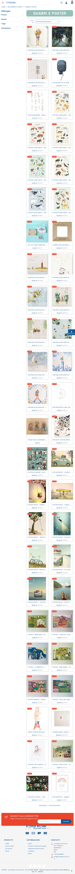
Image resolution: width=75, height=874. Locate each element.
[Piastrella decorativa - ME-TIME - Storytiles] (62, 328)
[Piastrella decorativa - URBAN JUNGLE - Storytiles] (62, 296)
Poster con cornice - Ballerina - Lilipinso (43, 764)
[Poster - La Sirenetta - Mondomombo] (37, 653)
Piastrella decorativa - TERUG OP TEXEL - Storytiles (47, 277)
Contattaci (31, 851)
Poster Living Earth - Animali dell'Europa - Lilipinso (47, 148)
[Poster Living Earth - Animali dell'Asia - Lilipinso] (62, 134)
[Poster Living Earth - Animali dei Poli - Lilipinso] (37, 198)
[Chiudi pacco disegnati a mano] (37, 426)
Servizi (30, 844)
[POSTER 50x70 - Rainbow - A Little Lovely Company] (62, 783)
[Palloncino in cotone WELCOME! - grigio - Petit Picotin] (62, 69)
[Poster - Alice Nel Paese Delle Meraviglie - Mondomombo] (62, 686)
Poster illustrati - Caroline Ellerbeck (42, 797)
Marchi (7, 851)
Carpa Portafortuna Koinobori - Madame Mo (45, 732)
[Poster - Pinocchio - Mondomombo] (62, 751)
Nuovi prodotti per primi (47, 21)
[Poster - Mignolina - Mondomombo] (37, 621)
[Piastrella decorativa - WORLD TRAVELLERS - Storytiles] (37, 69)
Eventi (29, 853)
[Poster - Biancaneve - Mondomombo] (62, 653)
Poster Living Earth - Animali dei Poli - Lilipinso (45, 212)
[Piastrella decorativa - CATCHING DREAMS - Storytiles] (37, 361)
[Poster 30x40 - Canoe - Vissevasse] (62, 491)
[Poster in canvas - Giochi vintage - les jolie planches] (37, 458)
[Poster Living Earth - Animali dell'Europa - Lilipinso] (37, 134)
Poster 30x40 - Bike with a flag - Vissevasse (44, 570)
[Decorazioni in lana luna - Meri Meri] (62, 393)
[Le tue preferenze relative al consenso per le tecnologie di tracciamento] (72, 871)
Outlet (7, 844)
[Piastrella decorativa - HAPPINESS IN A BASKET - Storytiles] (37, 296)
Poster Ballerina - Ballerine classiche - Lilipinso (45, 115)
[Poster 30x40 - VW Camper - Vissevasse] (62, 556)
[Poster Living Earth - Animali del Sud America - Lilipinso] (37, 166)
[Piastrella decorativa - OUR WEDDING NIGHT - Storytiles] (62, 36)
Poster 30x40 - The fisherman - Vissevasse (43, 602)
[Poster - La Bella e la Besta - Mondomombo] (62, 621)
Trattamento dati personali (36, 848)
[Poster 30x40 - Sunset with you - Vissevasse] (37, 491)
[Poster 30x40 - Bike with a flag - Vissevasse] (37, 556)
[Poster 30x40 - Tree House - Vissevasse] (37, 523)
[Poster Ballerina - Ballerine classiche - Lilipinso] (37, 101)
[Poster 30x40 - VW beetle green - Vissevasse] (62, 458)
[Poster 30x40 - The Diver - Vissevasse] (62, 523)
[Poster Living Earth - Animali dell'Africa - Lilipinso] (62, 101)
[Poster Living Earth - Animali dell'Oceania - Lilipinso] (62, 198)
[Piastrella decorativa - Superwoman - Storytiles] (37, 393)
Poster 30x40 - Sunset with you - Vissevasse (44, 505)
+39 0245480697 (59, 854)
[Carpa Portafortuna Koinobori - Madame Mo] (37, 718)
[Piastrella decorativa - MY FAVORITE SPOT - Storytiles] (37, 328)
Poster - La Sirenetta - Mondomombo (42, 667)
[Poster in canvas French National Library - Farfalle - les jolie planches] (62, 426)
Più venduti (8, 848)
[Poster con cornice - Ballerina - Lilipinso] (37, 751)
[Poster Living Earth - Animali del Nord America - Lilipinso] (62, 166)
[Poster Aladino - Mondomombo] (37, 686)
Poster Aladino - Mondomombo (40, 699)
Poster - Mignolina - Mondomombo (41, 635)
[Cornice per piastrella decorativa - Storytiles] (62, 231)
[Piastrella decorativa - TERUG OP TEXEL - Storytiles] (37, 263)
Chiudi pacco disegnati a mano (39, 440)
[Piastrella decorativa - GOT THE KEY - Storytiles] (62, 263)
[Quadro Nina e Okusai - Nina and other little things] (62, 718)
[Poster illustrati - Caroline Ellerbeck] (37, 783)
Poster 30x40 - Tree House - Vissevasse (42, 537)
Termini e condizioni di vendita (37, 846)
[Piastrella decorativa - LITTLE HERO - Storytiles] (62, 361)
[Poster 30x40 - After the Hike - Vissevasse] (62, 588)
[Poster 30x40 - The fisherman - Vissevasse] (37, 588)
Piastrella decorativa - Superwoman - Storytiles (46, 407)
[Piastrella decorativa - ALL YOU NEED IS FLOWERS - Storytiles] (37, 36)
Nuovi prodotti (9, 846)
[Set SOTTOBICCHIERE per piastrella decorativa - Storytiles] (37, 231)
